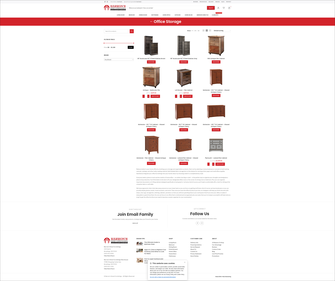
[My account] (218, 8)
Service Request (195, 247)
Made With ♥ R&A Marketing (223, 276)
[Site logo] (115, 7)
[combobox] (119, 59)
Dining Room (173, 247)
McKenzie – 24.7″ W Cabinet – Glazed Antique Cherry (216, 91)
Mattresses (172, 256)
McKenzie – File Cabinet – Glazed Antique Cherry (151, 159)
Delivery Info (194, 242)
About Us (193, 249)
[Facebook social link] (105, 1)
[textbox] (119, 59)
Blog (213, 251)
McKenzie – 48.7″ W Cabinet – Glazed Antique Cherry (216, 125)
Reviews (214, 247)
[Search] (132, 31)
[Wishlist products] (223, 8)
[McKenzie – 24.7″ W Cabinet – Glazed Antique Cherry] (216, 77)
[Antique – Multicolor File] (151, 77)
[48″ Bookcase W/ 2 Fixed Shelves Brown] (151, 46)
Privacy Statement (195, 254)
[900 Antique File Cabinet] (216, 46)
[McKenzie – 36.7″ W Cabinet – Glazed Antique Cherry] (184, 111)
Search (211, 8)
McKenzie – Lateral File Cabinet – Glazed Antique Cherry (183, 159)
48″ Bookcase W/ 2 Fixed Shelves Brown (151, 59)
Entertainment (173, 249)
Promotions (215, 256)
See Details (119, 1)
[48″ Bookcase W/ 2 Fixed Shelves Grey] (184, 46)
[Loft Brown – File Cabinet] (184, 77)
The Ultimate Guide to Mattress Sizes (152, 243)
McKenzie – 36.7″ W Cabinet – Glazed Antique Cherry (184, 125)
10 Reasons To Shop (218, 242)
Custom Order (216, 249)
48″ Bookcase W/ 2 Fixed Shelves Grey (183, 59)
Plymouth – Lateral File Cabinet (216, 158)
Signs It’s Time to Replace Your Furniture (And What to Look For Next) (155, 252)
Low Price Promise (217, 254)
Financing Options (196, 245)
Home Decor (172, 254)
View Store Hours (109, 256)
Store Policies (194, 256)
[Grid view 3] (207, 30)
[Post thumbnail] (139, 243)
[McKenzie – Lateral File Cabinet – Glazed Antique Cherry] (184, 145)
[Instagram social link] (107, 1)
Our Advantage (216, 245)
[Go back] (151, 21)
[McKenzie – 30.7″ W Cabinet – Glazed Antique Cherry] (151, 111)
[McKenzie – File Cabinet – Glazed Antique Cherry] (151, 145)
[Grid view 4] (210, 30)
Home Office (172, 251)
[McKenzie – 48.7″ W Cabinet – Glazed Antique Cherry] (216, 111)
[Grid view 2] (204, 30)
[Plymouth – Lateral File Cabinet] (216, 145)
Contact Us (193, 251)
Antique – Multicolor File (151, 90)
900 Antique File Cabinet (216, 59)
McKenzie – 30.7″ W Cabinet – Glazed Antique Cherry (151, 125)
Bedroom (171, 245)
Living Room (172, 242)
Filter (130, 47)
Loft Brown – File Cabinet (184, 90)
